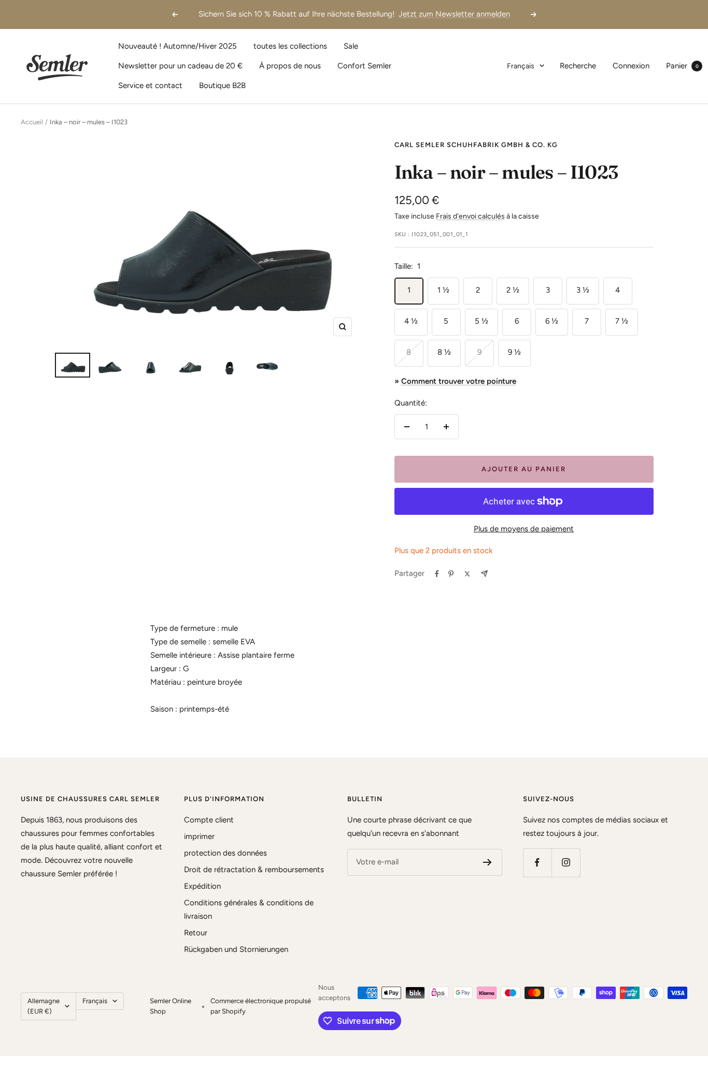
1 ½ (443, 290)
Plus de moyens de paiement (524, 528)
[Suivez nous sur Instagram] (565, 862)
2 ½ (512, 290)
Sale (351, 46)
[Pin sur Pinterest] (451, 573)
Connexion (631, 65)
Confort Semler (364, 65)
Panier (682, 65)
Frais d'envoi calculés (470, 216)
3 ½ (582, 290)
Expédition (202, 886)
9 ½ (514, 352)
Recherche (578, 65)
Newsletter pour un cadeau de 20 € (180, 65)
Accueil (32, 122)
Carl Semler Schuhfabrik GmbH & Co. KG (476, 145)
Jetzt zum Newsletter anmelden (454, 14)
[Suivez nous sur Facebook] (537, 862)
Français (520, 66)
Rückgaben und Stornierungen (236, 949)
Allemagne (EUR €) (43, 1006)
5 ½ (481, 321)
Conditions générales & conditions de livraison (249, 909)
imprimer (199, 836)
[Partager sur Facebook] (437, 573)
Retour (195, 932)
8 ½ (444, 352)
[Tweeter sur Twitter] (467, 573)
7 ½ (621, 321)
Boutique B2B (222, 85)
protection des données (225, 853)
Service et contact (150, 85)
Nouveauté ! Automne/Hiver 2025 (177, 46)
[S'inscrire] (487, 862)
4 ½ (411, 321)
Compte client (209, 819)
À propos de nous (290, 65)
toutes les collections (290, 46)
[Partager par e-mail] (484, 573)
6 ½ (551, 321)
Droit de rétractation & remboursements (254, 869)
